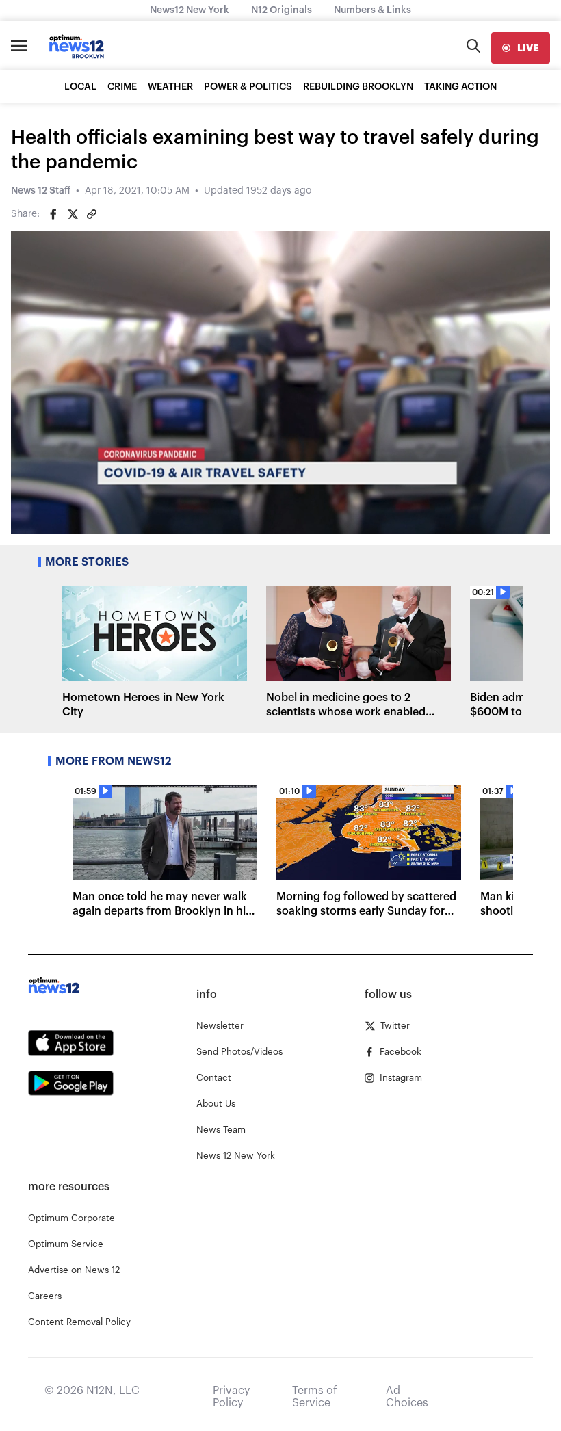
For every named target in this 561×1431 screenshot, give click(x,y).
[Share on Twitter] (72, 214)
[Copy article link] (91, 214)
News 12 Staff (40, 191)
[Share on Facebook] (53, 214)
